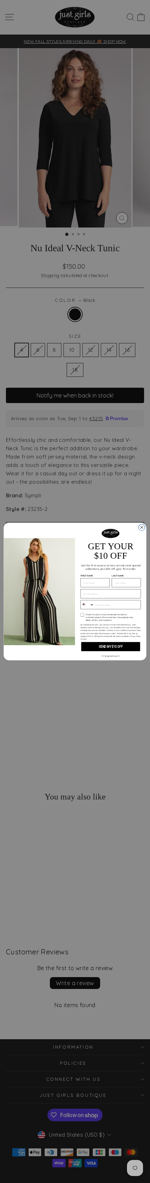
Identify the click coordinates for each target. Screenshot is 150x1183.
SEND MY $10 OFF (111, 646)
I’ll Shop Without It (111, 656)
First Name (87, 575)
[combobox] (87, 604)
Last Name (118, 575)
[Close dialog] (141, 527)
